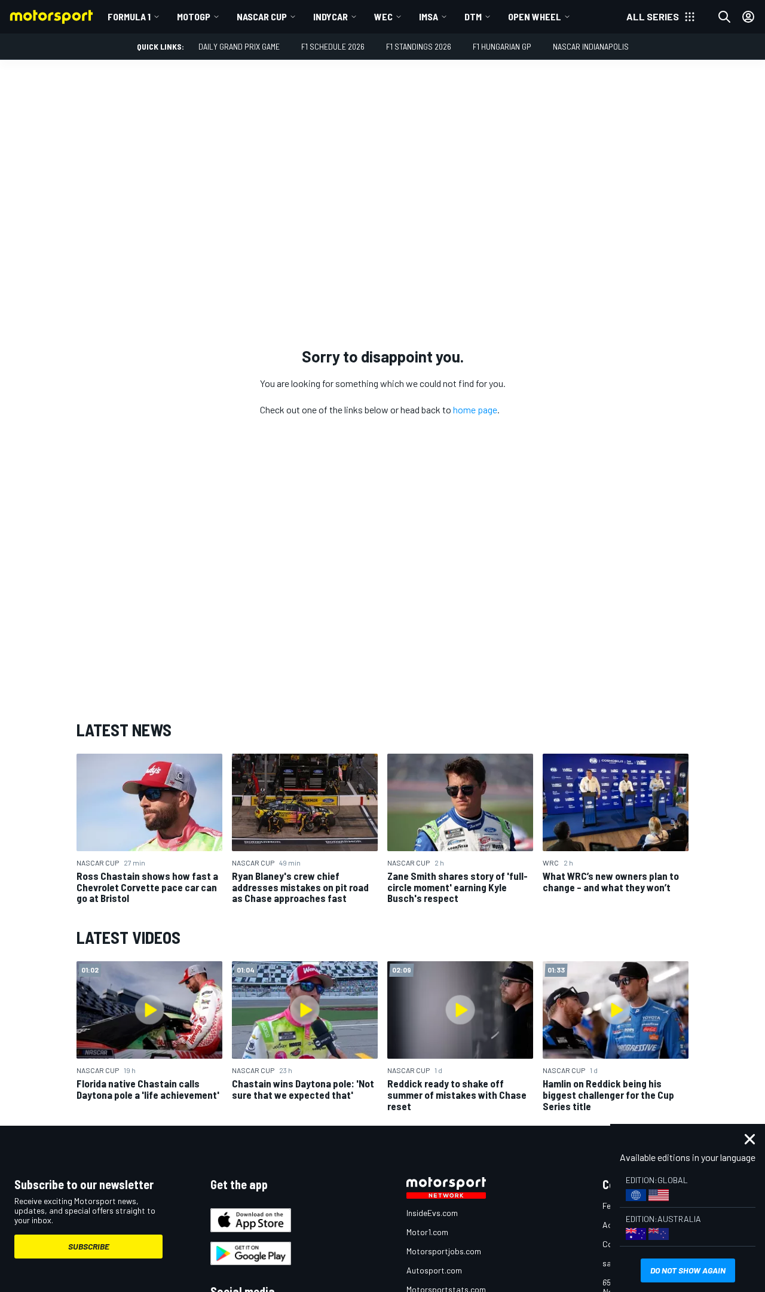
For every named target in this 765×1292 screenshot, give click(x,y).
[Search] (724, 17)
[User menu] (748, 17)
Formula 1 (129, 16)
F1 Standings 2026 (418, 46)
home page (475, 409)
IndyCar (330, 16)
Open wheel (534, 16)
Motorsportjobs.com (443, 1251)
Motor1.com (427, 1232)
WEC (383, 16)
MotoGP (193, 16)
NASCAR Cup (262, 16)
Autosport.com (434, 1270)
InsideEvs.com (432, 1213)
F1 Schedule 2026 (333, 46)
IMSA (428, 16)
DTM (473, 16)
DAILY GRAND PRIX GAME (239, 46)
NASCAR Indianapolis (591, 46)
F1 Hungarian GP (502, 46)
